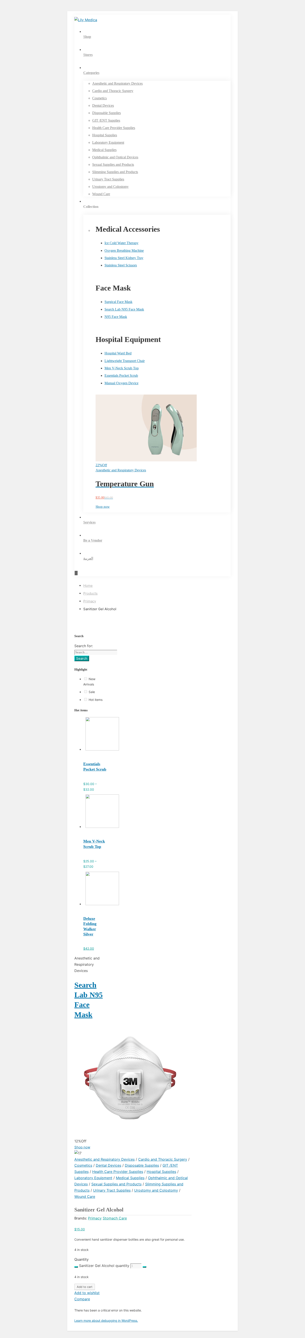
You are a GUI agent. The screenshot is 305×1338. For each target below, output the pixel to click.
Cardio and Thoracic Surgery (162, 1159)
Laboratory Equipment (93, 1178)
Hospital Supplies (161, 1171)
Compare (82, 1299)
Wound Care (84, 1196)
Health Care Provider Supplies (117, 1171)
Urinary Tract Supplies (112, 1190)
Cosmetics (83, 1165)
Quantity (81, 1259)
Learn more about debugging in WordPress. (106, 1320)
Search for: (83, 646)
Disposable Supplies (142, 1165)
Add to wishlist (87, 1293)
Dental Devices (108, 1165)
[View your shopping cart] (76, 573)
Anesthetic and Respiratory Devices (104, 1159)
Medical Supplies (130, 1178)
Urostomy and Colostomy (156, 1190)
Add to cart (84, 1287)
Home (88, 585)
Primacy (89, 601)
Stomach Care (115, 1218)
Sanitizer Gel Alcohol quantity (104, 1265)
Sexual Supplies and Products (116, 1184)
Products (90, 593)
